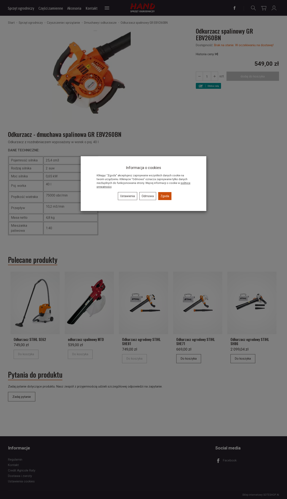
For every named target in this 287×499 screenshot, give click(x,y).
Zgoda (165, 196)
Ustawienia (127, 196)
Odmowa (148, 196)
